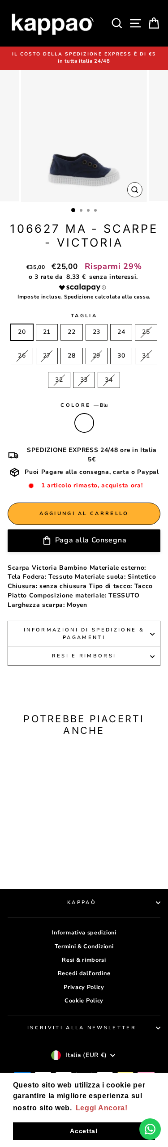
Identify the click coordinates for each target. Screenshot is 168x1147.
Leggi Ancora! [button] (102, 1108)
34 (108, 379)
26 (22, 355)
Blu (84, 423)
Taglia (84, 315)
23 (96, 332)
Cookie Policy (84, 1001)
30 (121, 355)
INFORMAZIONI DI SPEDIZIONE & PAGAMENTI (84, 634)
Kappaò (81, 902)
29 (96, 355)
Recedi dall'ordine (84, 973)
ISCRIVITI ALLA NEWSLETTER (81, 1027)
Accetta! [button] (84, 1130)
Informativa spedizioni (84, 933)
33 (84, 379)
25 (146, 332)
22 (71, 332)
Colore (83, 405)
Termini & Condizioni (84, 946)
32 (59, 379)
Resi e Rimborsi (84, 655)
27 (47, 355)
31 (146, 355)
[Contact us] (150, 1129)
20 (22, 332)
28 (71, 355)
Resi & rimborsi (84, 960)
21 (47, 332)
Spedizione (79, 296)
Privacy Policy (84, 987)
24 (121, 332)
